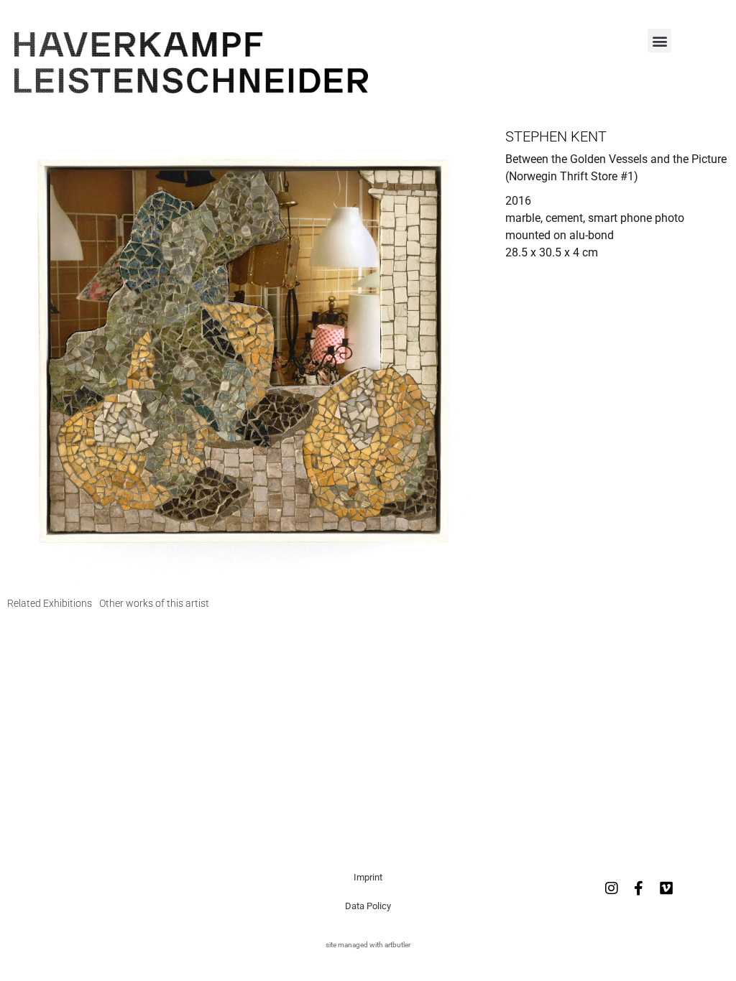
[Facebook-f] (639, 888)
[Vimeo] (666, 888)
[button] (659, 40)
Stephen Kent (556, 136)
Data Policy (368, 906)
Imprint (368, 877)
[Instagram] (612, 888)
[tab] (49, 603)
